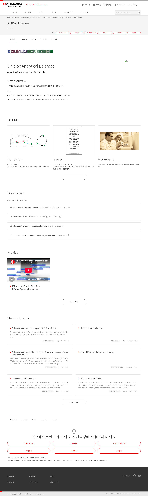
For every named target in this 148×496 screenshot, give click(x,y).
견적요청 (29, 451)
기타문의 (119, 451)
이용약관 (28, 494)
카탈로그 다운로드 (119, 443)
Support (54, 39)
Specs (34, 39)
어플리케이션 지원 (106, 159)
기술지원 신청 (29, 443)
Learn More (74, 302)
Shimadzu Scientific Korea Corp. (36, 5)
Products (16, 17)
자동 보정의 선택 (14, 159)
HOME (9, 17)
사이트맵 (38, 494)
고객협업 (10, 482)
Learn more (74, 177)
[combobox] (128, 12)
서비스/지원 (54, 482)
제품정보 (10, 476)
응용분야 (32, 476)
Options (43, 39)
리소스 (52, 476)
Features (24, 39)
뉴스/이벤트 (33, 482)
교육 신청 (74, 443)
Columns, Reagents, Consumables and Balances (35, 17)
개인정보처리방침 (15, 494)
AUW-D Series (78, 17)
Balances (54, 17)
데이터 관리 (58, 159)
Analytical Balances (65, 17)
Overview (13, 39)
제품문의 (74, 451)
